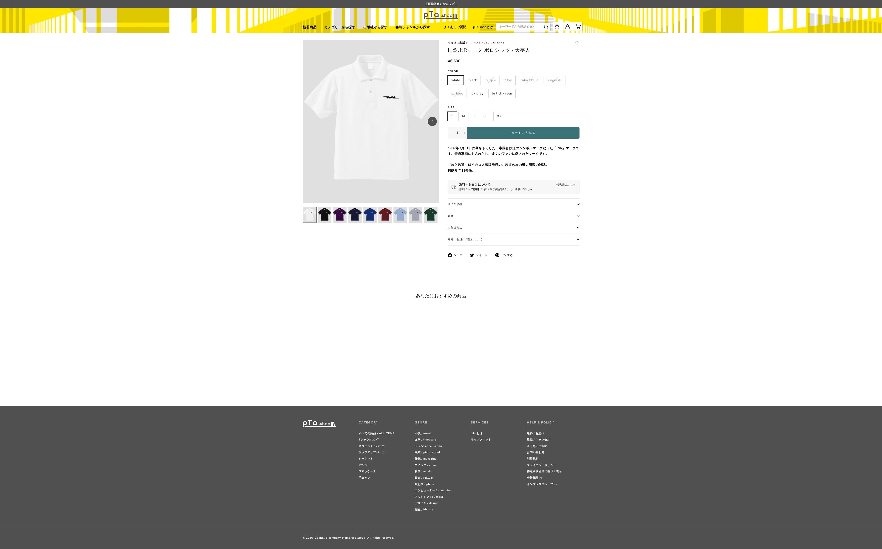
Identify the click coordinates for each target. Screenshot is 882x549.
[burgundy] (333, 391)
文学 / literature (425, 439)
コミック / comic (426, 465)
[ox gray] (345, 391)
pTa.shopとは (483, 27)
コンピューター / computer (433, 490)
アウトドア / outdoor (429, 497)
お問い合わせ (535, 452)
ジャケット (366, 458)
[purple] (316, 391)
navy (508, 80)
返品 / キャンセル (538, 439)
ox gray (477, 93)
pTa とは (476, 433)
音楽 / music (423, 471)
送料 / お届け (535, 433)
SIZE (451, 107)
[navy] (322, 391)
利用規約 (533, 458)
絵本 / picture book (428, 452)
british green (502, 93)
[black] (310, 391)
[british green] (351, 391)
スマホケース (367, 471)
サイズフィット (481, 439)
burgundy (554, 80)
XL (486, 116)
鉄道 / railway (424, 478)
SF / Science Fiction (428, 446)
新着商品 (310, 27)
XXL (500, 116)
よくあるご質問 (455, 27)
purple (491, 80)
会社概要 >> (535, 478)
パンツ (363, 465)
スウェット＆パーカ (372, 446)
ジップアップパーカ (372, 452)
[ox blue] (339, 391)
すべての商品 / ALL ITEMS (376, 433)
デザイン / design (426, 503)
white (455, 80)
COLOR (453, 71)
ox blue (457, 93)
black (473, 80)
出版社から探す (375, 27)
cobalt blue (529, 80)
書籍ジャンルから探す (413, 27)
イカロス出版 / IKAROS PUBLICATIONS (476, 42)
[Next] (432, 121)
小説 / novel (423, 433)
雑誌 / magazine (425, 458)
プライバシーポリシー (541, 465)
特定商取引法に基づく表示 (544, 471)
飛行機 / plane (424, 484)
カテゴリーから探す (339, 27)
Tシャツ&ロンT (369, 439)
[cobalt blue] (328, 391)
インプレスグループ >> (542, 484)
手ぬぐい (364, 478)
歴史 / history (424, 509)
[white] (305, 391)
